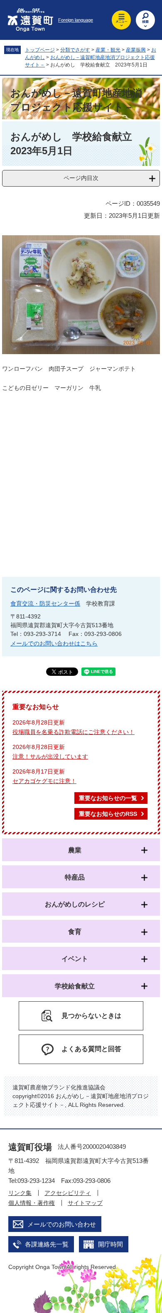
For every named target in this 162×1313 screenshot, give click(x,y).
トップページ (40, 50)
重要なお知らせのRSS (108, 813)
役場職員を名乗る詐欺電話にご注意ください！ (73, 732)
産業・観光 (108, 50)
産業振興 (136, 50)
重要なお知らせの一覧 (108, 798)
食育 (74, 931)
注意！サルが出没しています (50, 756)
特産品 (75, 877)
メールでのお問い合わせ (61, 1224)
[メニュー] (121, 20)
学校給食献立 (75, 986)
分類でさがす (75, 50)
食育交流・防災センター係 (45, 603)
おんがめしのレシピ (75, 904)
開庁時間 (110, 1244)
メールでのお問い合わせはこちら (54, 643)
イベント (74, 958)
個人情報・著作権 (31, 1203)
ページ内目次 (81, 178)
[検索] (145, 20)
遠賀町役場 (30, 1147)
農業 (74, 850)
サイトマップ (85, 1203)
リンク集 (20, 1193)
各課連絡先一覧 (47, 1244)
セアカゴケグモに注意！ (44, 781)
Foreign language (75, 19)
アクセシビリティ (67, 1193)
